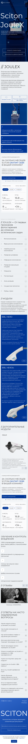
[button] (6, 97)
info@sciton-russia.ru (6, 700)
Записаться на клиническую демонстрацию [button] (14, 726)
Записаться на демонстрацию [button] (14, 54)
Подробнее (22, 738)
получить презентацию (14, 50)
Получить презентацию (14, 730)
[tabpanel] (14, 451)
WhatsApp (24, 702)
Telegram (24, 700)
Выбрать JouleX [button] (6, 99)
